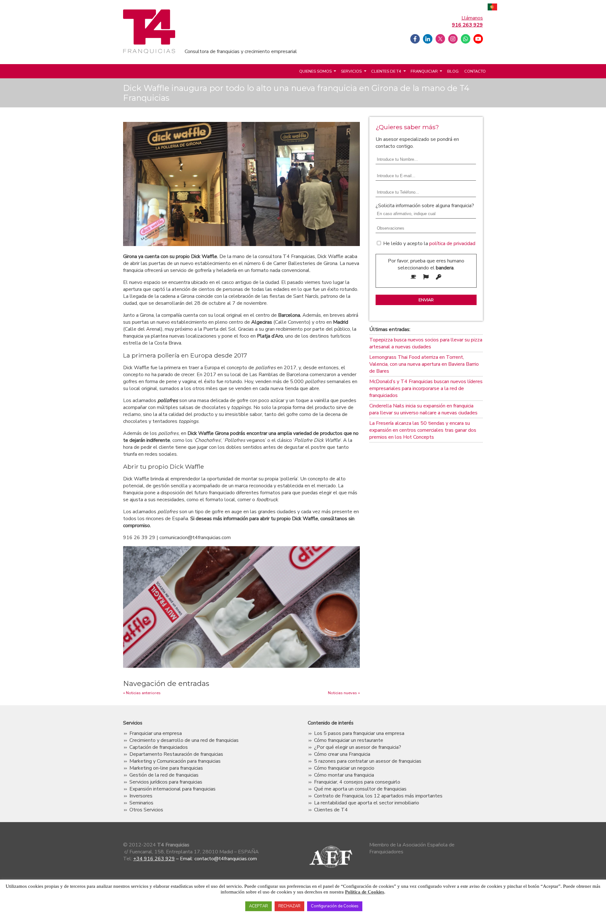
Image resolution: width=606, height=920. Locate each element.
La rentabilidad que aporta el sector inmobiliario (366, 802)
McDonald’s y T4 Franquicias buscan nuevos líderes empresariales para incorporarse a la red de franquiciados (426, 388)
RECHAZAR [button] (289, 906)
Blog (453, 71)
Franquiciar (424, 71)
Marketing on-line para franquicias (166, 768)
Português (492, 7)
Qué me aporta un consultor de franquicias (360, 788)
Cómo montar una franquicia (344, 775)
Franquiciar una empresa (155, 733)
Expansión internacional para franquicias (172, 788)
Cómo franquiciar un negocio (344, 768)
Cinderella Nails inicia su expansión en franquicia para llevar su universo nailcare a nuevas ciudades (423, 409)
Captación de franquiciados (158, 747)
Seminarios (141, 802)
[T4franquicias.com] (149, 52)
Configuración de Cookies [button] (335, 906)
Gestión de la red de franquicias (164, 775)
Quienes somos (315, 71)
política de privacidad (452, 243)
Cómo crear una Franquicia (342, 754)
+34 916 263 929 (154, 858)
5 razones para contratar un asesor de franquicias (367, 761)
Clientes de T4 (386, 71)
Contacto (475, 71)
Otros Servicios (146, 809)
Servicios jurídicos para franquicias (165, 782)
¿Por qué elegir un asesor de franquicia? (357, 747)
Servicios (351, 71)
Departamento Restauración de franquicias (176, 754)
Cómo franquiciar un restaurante (348, 740)
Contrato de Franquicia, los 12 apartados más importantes (378, 795)
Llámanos (467, 21)
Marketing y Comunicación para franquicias (175, 761)
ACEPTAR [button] (258, 906)
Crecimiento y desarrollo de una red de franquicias (184, 740)
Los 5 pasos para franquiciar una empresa (359, 733)
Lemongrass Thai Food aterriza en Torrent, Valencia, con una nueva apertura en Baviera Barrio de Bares (424, 364)
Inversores (140, 795)
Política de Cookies (364, 891)
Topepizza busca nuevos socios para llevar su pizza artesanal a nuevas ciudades (425, 343)
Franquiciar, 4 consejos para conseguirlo (357, 782)
